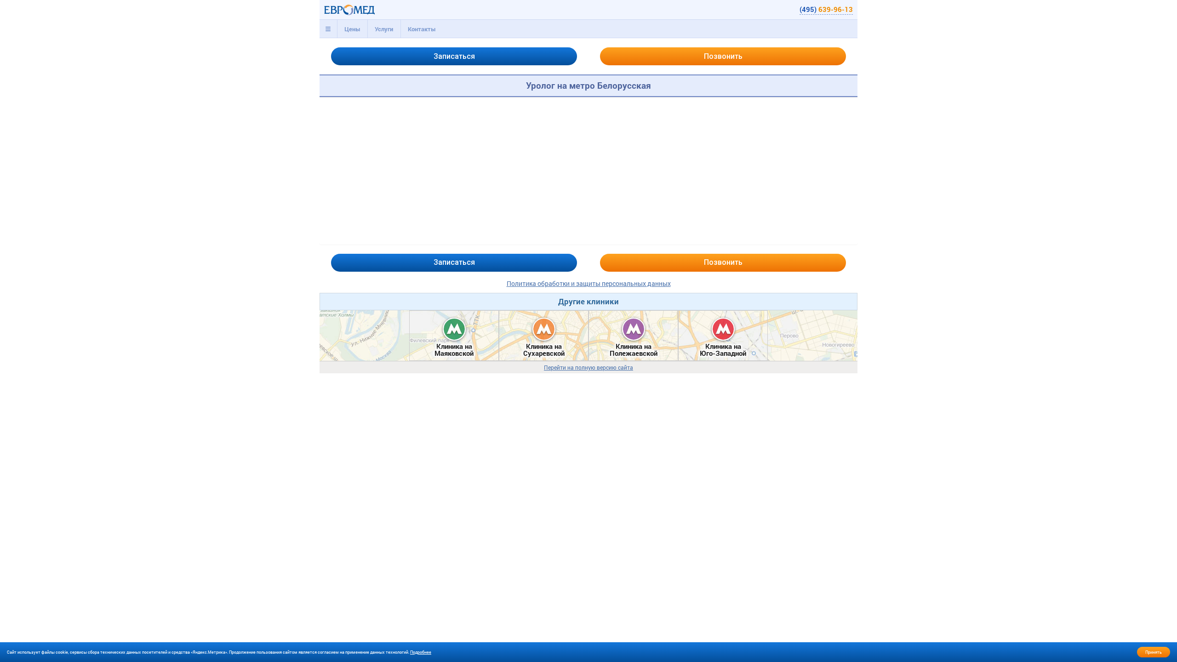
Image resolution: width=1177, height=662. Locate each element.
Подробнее (420, 652)
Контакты (422, 29)
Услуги (384, 29)
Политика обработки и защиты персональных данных (589, 283)
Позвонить (723, 56)
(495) (826, 9)
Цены (352, 29)
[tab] (328, 29)
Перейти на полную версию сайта (588, 367)
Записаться (454, 56)
